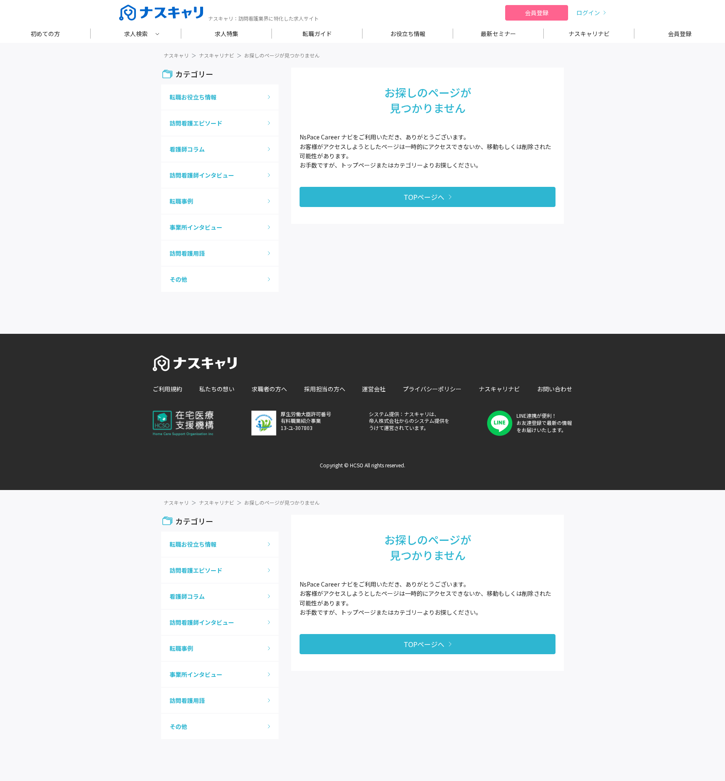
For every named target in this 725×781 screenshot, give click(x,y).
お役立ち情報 (407, 33)
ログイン (588, 12)
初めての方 (45, 33)
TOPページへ (424, 197)
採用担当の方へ (324, 389)
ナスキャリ (176, 55)
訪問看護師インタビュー (202, 175)
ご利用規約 (167, 389)
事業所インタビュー (196, 227)
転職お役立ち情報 (193, 97)
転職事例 (181, 201)
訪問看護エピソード (196, 123)
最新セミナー (498, 33)
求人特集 (226, 33)
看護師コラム (187, 149)
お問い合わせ (554, 389)
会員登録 (536, 12)
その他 (178, 279)
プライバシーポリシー (432, 389)
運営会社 (374, 389)
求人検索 (136, 33)
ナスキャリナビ (589, 33)
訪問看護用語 (187, 253)
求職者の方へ (269, 389)
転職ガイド (317, 33)
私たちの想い (217, 389)
